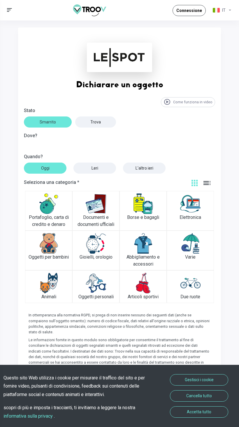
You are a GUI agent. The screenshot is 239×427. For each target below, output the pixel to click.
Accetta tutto (199, 411)
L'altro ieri (144, 168)
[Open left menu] (9, 10)
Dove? (30, 135)
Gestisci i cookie (199, 379)
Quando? (33, 156)
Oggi (45, 168)
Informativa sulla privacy (28, 416)
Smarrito (48, 122)
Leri (95, 168)
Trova (95, 122)
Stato (29, 110)
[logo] (92, 10)
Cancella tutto (199, 395)
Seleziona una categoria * (51, 182)
